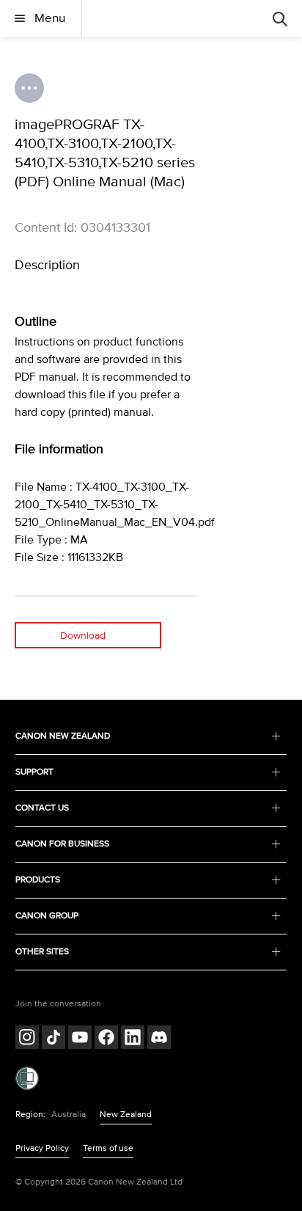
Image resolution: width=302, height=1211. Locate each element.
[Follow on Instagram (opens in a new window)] (27, 1039)
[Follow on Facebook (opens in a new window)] (106, 1039)
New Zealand (126, 1114)
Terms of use (108, 1148)
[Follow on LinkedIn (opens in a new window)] (132, 1039)
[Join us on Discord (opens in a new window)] (159, 1039)
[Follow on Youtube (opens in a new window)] (80, 1039)
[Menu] (280, 18)
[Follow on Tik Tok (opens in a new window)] (53, 1039)
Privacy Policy (42, 1148)
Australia (68, 1114)
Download (83, 635)
